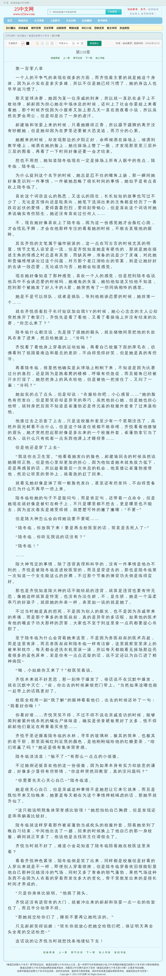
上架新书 (55, 20)
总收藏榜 (87, 20)
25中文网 (24, 9)
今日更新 (39, 20)
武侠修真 (23, 28)
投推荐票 (55, 58)
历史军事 (48, 28)
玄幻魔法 (11, 28)
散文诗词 (112, 28)
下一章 (88, 58)
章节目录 (77, 58)
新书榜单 (102, 20)
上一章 (66, 58)
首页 (9, 20)
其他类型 (124, 28)
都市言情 (36, 28)
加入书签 (100, 58)
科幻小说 (86, 28)
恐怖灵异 (99, 28)
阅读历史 (23, 20)
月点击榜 (71, 20)
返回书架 (120, 952)
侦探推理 (61, 28)
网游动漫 (74, 28)
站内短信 (153, 9)
